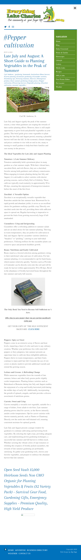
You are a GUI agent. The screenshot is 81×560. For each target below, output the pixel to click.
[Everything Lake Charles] (36, 21)
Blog (57, 45)
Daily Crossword (62, 49)
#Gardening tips (9, 79)
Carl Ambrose (8, 74)
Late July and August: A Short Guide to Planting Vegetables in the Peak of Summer (25, 63)
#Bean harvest (45, 74)
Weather (59, 87)
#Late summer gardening (19, 81)
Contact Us (24, 553)
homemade (26, 74)
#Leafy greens (33, 81)
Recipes (59, 71)
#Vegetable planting (33, 83)
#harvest (33, 79)
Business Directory (37, 550)
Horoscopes (60, 56)
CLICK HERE (34, 329)
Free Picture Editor (63, 79)
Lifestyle (59, 60)
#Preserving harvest (19, 83)
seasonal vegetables (19, 85)
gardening (18, 74)
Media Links (60, 68)
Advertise (20, 550)
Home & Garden (62, 52)
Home (58, 41)
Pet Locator (60, 83)
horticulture (35, 74)
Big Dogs (74, 552)
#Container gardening (24, 77)
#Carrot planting (10, 77)
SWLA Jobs (60, 75)
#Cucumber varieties (39, 77)
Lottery (58, 64)
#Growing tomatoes (22, 79)
